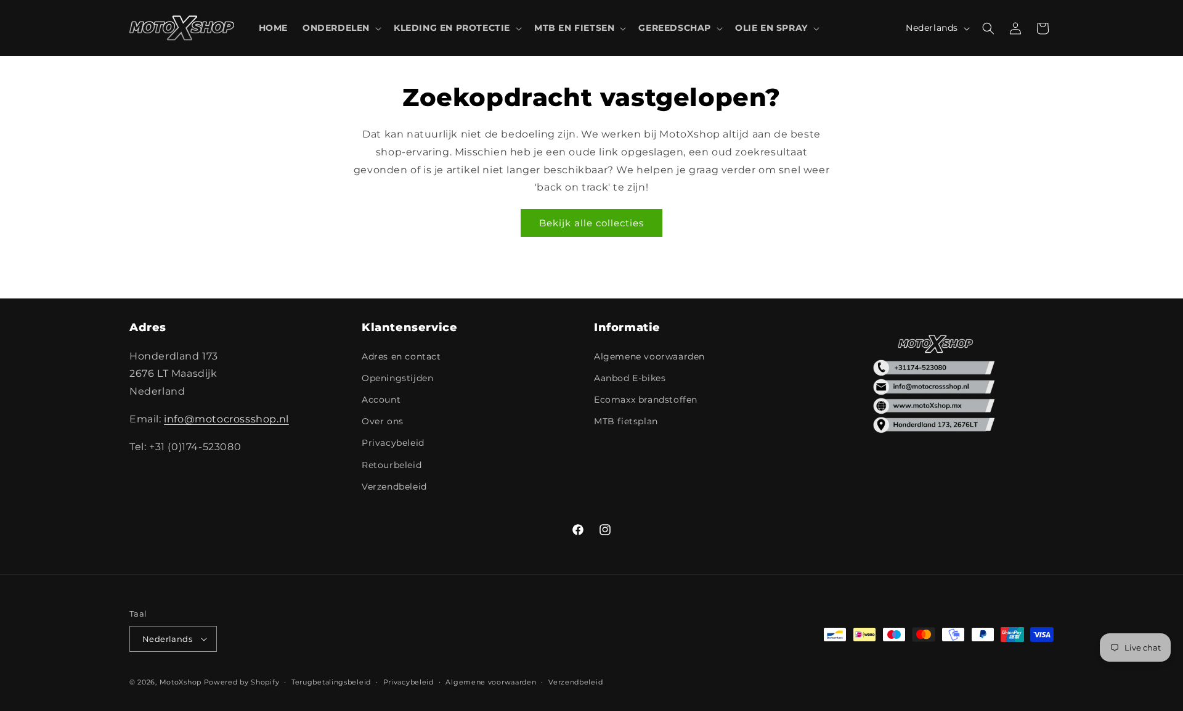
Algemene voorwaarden (649, 356)
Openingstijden (397, 378)
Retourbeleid (391, 465)
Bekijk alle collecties (591, 223)
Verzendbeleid (394, 486)
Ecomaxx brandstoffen (645, 399)
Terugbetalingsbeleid (331, 682)
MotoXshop (180, 682)
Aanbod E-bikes (629, 378)
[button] (340, 28)
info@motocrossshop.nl (226, 419)
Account (381, 399)
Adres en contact (401, 356)
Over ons (383, 421)
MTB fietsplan (626, 421)
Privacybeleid (393, 442)
